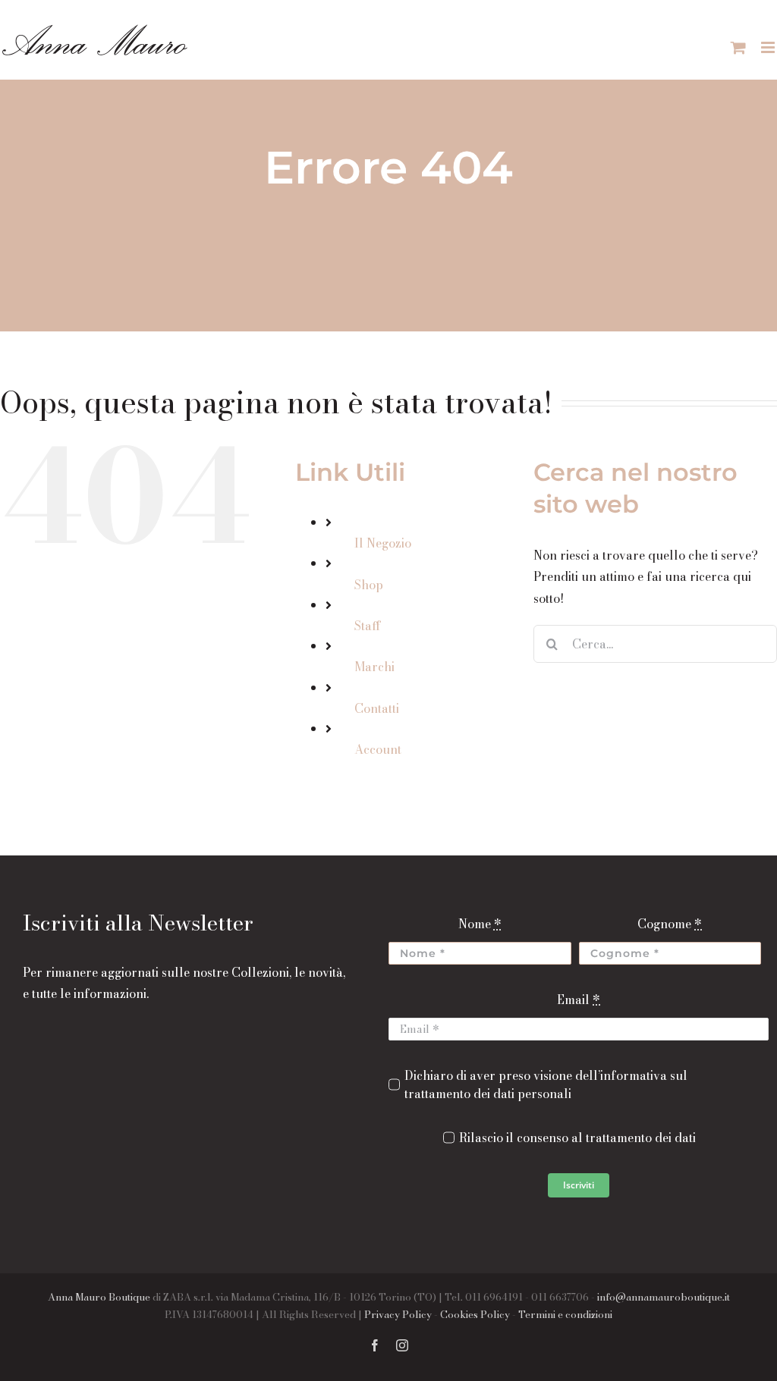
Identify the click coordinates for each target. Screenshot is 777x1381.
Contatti (376, 708)
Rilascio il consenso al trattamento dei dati (577, 1137)
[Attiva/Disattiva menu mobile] (769, 47)
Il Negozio (382, 543)
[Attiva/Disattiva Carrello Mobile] (738, 47)
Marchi (374, 667)
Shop (368, 585)
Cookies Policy (475, 1314)
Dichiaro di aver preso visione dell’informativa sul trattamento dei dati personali (545, 1084)
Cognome (669, 924)
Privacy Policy (398, 1314)
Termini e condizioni (565, 1314)
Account (377, 749)
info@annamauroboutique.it (663, 1296)
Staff (367, 626)
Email (578, 999)
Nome (480, 924)
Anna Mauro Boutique (99, 1296)
